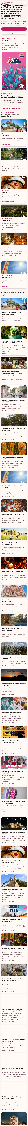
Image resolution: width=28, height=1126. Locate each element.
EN (21, 3)
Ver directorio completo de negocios (11, 108)
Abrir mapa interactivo (14, 29)
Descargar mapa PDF (14, 33)
